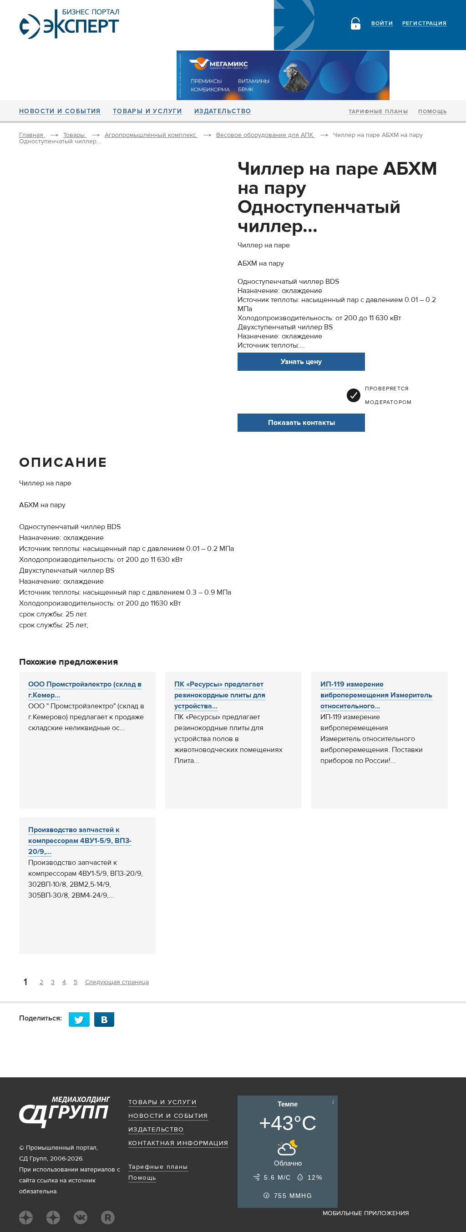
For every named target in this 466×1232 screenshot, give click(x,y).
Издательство (223, 111)
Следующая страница (117, 982)
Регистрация (424, 23)
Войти (382, 23)
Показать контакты (301, 422)
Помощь (432, 112)
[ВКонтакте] (107, 1019)
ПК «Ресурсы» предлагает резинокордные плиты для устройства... (219, 695)
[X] (81, 1019)
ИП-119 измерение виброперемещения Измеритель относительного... (376, 695)
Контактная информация (178, 1143)
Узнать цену (301, 361)
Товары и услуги (147, 111)
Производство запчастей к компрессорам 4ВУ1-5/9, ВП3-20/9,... (80, 840)
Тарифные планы (378, 112)
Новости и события (60, 111)
